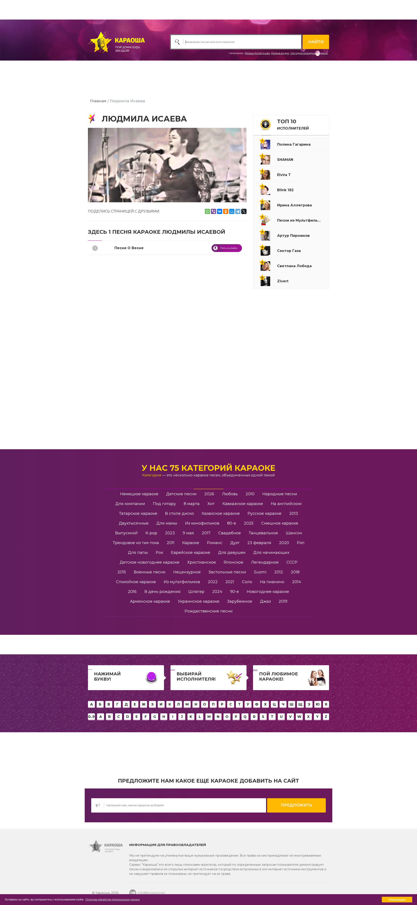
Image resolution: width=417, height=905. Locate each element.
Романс (214, 542)
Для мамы (166, 523)
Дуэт (235, 542)
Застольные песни (227, 572)
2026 (209, 494)
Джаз (265, 601)
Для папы (138, 552)
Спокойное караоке (136, 581)
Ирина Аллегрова (257, 53)
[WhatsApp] (207, 211)
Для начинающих (271, 552)
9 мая (188, 533)
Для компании (130, 503)
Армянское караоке (150, 601)
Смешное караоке (279, 523)
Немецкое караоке (139, 494)
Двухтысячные (134, 523)
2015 (121, 572)
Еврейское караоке (190, 552)
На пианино (272, 581)
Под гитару (164, 503)
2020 (284, 542)
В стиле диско (179, 513)
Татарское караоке (138, 513)
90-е (234, 591)
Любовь (230, 494)
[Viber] (213, 211)
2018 (295, 572)
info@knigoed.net (151, 893)
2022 (213, 581)
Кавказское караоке (242, 503)
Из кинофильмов (202, 523)
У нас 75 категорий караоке (208, 468)
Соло (247, 581)
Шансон (294, 533)
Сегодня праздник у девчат (309, 53)
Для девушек (231, 552)
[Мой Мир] (231, 211)
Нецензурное (187, 572)
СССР (291, 562)
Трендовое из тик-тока (136, 542)
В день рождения (162, 591)
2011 (170, 542)
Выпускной (126, 533)
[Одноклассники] (225, 211)
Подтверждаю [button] (397, 899)
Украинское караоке (198, 601)
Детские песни (181, 494)
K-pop (151, 533)
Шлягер (196, 591)
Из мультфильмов (182, 581)
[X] (244, 211)
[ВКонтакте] (219, 211)
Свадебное (229, 533)
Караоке (190, 542)
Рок (159, 552)
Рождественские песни (209, 611)
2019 (283, 601)
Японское (233, 562)
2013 (293, 513)
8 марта (192, 503)
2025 (248, 523)
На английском (286, 503)
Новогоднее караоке (268, 591)
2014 (296, 581)
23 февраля (259, 542)
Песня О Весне (129, 248)
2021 (229, 581)
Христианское (201, 562)
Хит (211, 503)
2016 (132, 591)
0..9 (91, 717)
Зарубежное (239, 601)
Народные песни (279, 494)
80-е (231, 523)
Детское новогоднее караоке (149, 562)
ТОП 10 (293, 124)
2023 (170, 533)
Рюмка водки (280, 53)
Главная (98, 101)
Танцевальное (263, 533)
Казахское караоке (221, 513)
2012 (278, 572)
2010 (250, 494)
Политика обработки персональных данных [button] (112, 899)
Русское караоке (264, 513)
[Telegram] (237, 211)
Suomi (260, 572)
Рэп (300, 542)
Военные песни (149, 572)
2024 (217, 591)
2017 (206, 533)
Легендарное (265, 562)
